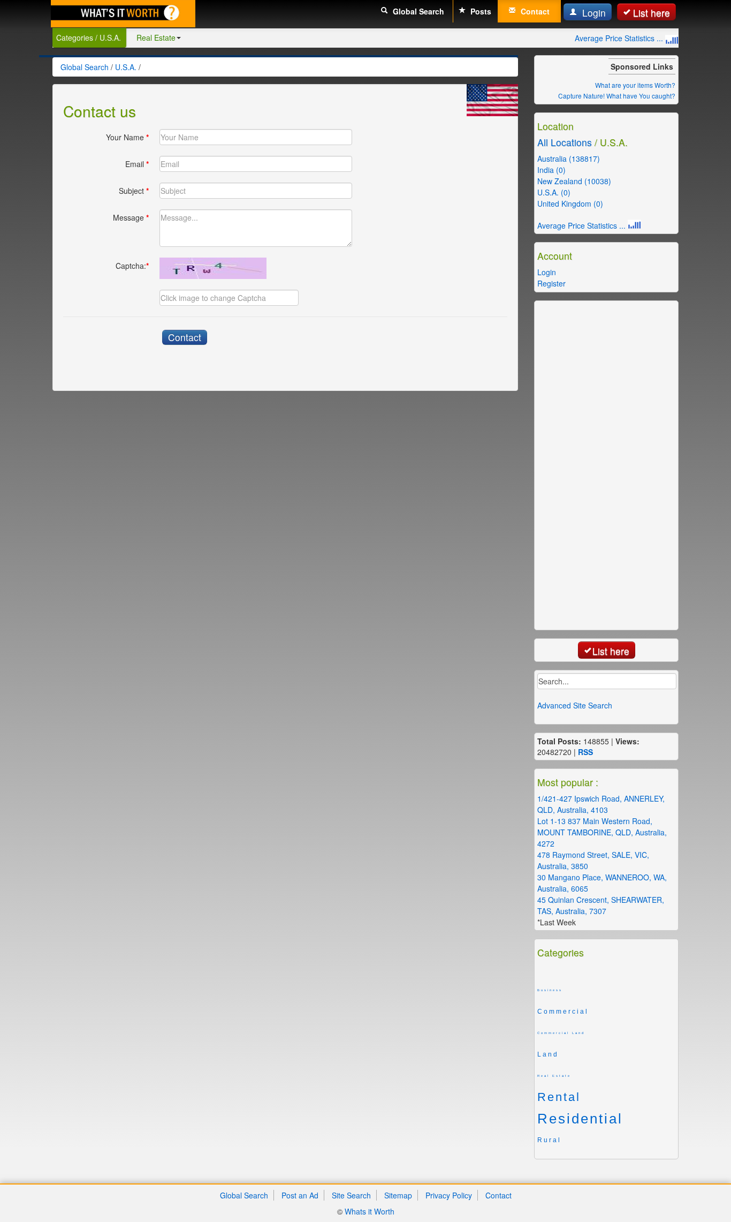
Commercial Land (561, 1033)
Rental (559, 1097)
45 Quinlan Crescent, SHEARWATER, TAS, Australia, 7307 (600, 905)
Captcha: (132, 265)
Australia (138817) (568, 158)
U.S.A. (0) (553, 192)
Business (549, 990)
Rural (549, 1140)
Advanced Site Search (574, 705)
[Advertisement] (620, 464)
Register (551, 283)
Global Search (417, 11)
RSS (585, 751)
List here (651, 12)
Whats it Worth (369, 1211)
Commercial (563, 1011)
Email (137, 164)
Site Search (351, 1195)
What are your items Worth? (635, 84)
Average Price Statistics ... (620, 38)
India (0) (551, 169)
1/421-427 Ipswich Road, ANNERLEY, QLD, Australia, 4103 (601, 804)
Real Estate (156, 37)
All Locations (564, 142)
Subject (134, 190)
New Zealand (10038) (574, 181)
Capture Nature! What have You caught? (616, 95)
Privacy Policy (448, 1195)
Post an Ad (299, 1195)
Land (548, 1054)
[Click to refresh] (212, 268)
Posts (479, 11)
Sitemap (398, 1195)
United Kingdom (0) (570, 203)
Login (593, 12)
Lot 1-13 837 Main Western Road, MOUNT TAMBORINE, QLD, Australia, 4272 (602, 832)
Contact (534, 11)
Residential (580, 1118)
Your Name (127, 137)
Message (131, 217)
